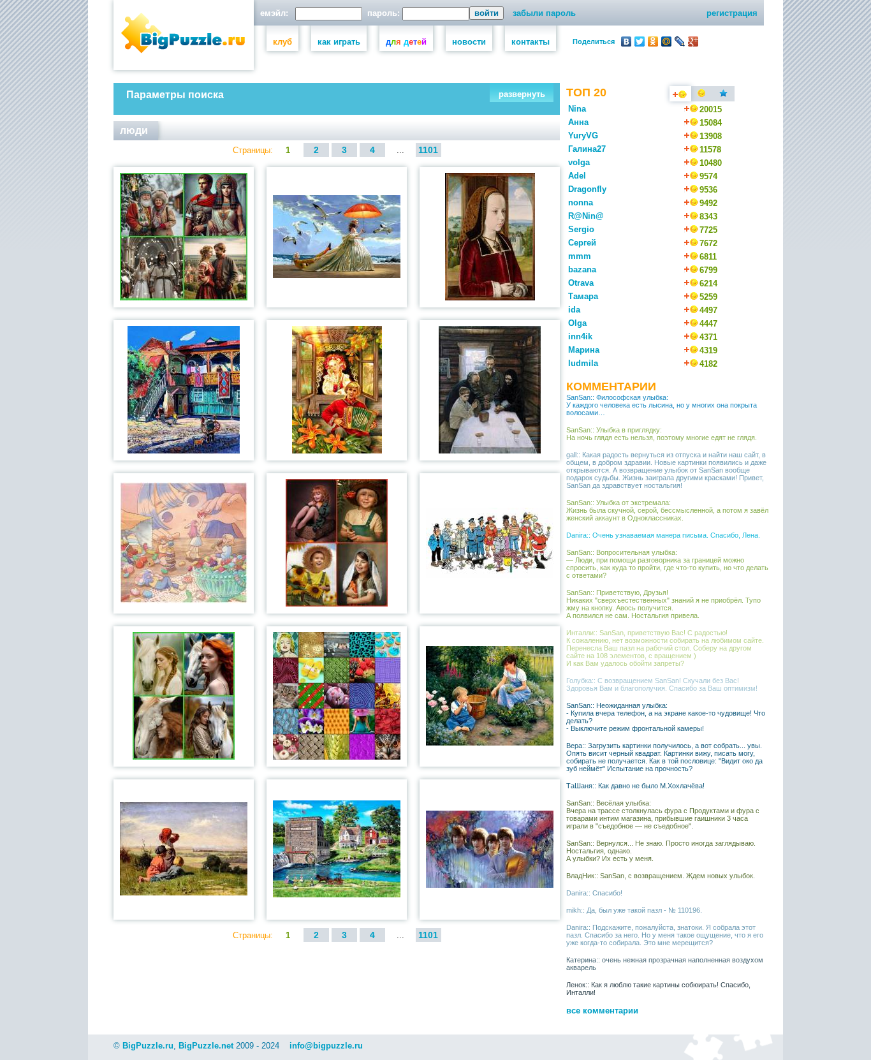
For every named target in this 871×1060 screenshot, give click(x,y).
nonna (580, 202)
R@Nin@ (586, 216)
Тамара (583, 296)
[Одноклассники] (653, 41)
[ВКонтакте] (626, 41)
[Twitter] (640, 41)
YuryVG (583, 135)
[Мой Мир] (666, 41)
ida (574, 309)
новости (469, 42)
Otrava (581, 283)
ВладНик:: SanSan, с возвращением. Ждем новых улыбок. (660, 876)
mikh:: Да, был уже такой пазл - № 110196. (634, 910)
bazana (582, 269)
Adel (577, 175)
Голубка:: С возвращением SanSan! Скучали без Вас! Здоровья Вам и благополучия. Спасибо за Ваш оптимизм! (662, 684)
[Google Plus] (693, 41)
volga (579, 162)
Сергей (582, 242)
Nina (577, 109)
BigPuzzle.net (206, 1045)
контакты (530, 42)
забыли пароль (544, 13)
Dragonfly (587, 189)
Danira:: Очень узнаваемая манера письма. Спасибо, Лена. (663, 535)
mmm (579, 256)
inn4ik (580, 336)
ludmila (583, 363)
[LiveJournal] (680, 41)
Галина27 (587, 149)
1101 (428, 150)
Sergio (581, 229)
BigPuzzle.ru (147, 1045)
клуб (282, 42)
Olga (577, 323)
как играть (339, 42)
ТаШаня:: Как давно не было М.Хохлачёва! (635, 786)
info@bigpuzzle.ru (326, 1045)
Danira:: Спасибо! (594, 893)
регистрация (732, 13)
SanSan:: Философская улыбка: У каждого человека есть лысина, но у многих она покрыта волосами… (661, 405)
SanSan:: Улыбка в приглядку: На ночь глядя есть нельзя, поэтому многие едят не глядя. (661, 433)
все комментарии (602, 1010)
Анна (578, 122)
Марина (583, 350)
